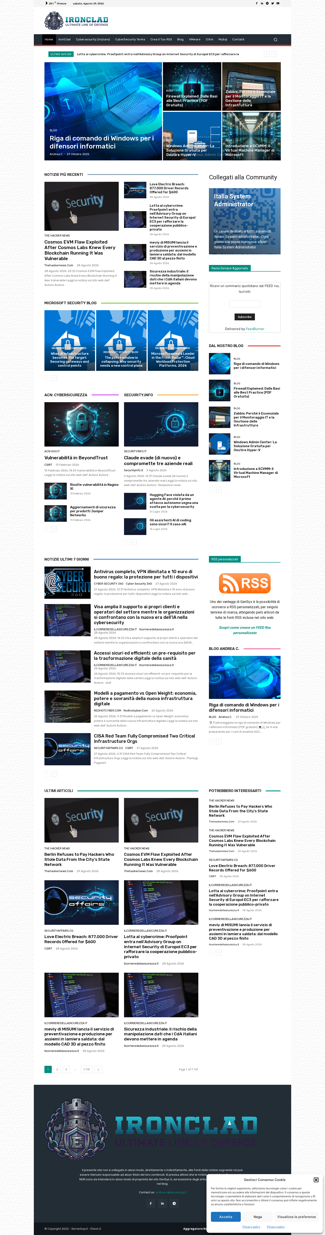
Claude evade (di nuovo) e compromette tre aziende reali (158, 460)
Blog (53, 130)
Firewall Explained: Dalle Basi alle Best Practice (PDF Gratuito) (257, 392)
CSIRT (48, 464)
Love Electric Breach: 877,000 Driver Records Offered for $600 (169, 188)
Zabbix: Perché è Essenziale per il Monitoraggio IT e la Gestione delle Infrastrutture (256, 419)
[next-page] (54, 378)
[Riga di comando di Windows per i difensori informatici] (103, 111)
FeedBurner (255, 329)
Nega (258, 1217)
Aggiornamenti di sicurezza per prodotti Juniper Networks (93, 511)
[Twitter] (272, 3)
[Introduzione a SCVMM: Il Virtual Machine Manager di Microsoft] (251, 136)
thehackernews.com (58, 265)
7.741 (86, 1069)
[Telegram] (267, 3)
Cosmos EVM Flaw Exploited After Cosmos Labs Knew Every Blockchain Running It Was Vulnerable (79, 250)
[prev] (267, 54)
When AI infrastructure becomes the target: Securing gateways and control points (69, 360)
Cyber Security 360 (108, 583)
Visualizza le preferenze (296, 1217)
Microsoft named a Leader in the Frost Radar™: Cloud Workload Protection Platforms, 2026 (173, 360)
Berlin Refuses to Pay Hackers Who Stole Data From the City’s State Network (79, 859)
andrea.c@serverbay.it (170, 1192)
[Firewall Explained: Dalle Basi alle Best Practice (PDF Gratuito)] (192, 86)
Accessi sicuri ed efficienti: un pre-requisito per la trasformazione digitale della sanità (145, 655)
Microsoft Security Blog (69, 348)
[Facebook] (256, 3)
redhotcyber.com (107, 710)
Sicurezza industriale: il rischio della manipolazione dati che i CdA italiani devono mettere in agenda (173, 277)
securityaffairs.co (108, 748)
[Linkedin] (262, 3)
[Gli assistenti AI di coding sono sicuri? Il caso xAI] (135, 526)
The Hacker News (57, 235)
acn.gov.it (52, 451)
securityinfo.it (135, 451)
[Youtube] (278, 3)
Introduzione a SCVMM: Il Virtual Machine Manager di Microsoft (256, 473)
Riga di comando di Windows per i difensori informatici (256, 366)
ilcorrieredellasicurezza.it (115, 629)
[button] (316, 1180)
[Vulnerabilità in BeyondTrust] (81, 424)
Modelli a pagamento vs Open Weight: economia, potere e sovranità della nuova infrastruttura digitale (145, 698)
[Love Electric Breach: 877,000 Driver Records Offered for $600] (135, 190)
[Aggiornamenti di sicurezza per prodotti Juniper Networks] (55, 513)
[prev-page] (47, 378)
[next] (274, 54)
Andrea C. (225, 717)
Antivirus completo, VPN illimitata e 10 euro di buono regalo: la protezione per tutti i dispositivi (146, 574)
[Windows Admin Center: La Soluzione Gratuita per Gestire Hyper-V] (192, 136)
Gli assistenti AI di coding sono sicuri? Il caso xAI (170, 522)
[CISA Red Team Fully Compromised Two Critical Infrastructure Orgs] (67, 749)
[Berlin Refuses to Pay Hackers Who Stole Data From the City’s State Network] (81, 820)
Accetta (225, 1217)
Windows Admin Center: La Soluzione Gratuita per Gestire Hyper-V (255, 446)
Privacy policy (251, 1226)
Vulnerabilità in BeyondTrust (76, 457)
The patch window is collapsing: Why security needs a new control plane (121, 362)
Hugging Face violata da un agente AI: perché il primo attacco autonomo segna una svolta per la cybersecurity (174, 501)
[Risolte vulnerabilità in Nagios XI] (55, 491)
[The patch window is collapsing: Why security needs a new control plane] (121, 340)
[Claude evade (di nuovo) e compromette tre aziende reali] (161, 424)
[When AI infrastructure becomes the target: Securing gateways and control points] (69, 340)
